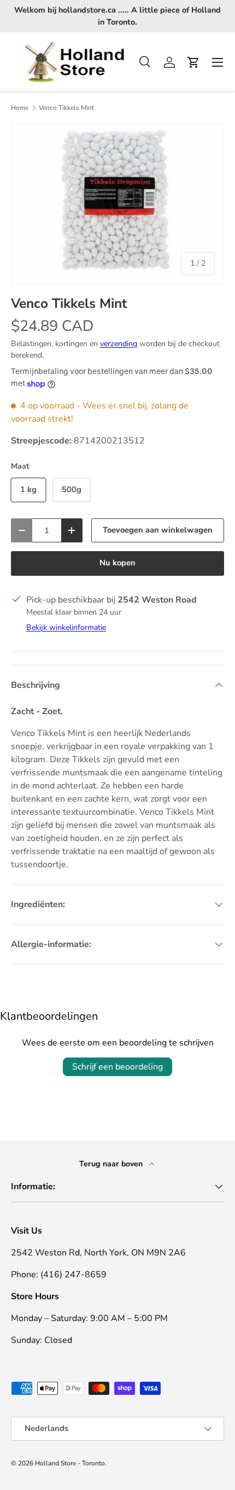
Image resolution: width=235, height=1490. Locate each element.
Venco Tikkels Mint (66, 107)
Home (19, 107)
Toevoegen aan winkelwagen (158, 529)
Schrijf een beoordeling (117, 1067)
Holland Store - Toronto (70, 1463)
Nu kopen (117, 562)
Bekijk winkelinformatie (66, 627)
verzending (118, 343)
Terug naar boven (112, 1164)
